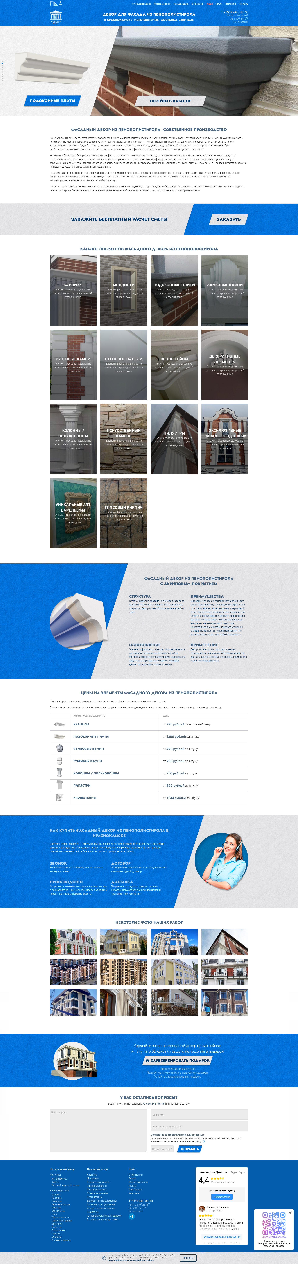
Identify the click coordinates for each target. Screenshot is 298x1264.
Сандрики (56, 1237)
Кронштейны (58, 1211)
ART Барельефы (60, 1179)
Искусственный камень (101, 1208)
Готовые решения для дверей (104, 1215)
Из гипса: (55, 1174)
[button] (2, 61)
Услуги (219, 4)
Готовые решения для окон (102, 1219)
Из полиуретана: (59, 1190)
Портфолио (230, 4)
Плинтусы (56, 1201)
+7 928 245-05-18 (235, 12)
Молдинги (57, 1198)
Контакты (243, 4)
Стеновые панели (97, 1193)
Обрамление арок (60, 1217)
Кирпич (55, 1182)
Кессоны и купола (61, 1204)
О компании (197, 4)
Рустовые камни (96, 1189)
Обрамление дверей (62, 1220)
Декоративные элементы (102, 1200)
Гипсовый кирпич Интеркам (65, 1185)
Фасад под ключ (181, 4)
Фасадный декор (162, 4)
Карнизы (56, 1194)
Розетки (56, 1233)
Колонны (56, 1207)
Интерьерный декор (141, 4)
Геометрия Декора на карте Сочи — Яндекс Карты (222, 1243)
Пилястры (56, 1227)
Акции (210, 4)
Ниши (54, 1214)
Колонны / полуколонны (101, 1204)
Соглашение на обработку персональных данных (177, 1135)
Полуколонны (58, 1230)
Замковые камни (97, 1185)
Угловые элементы (61, 1240)
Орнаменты (57, 1224)
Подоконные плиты (98, 1182)
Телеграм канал (265, 1243)
